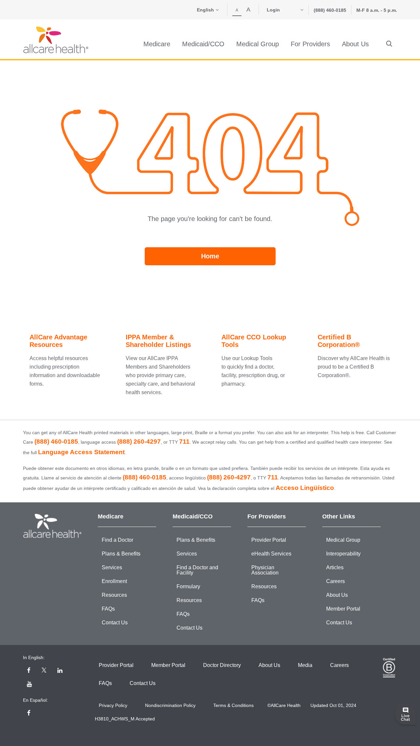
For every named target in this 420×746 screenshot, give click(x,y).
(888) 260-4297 (139, 441)
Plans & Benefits (121, 553)
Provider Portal (268, 540)
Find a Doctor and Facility (197, 570)
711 (184, 441)
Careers (335, 581)
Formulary (188, 586)
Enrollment (114, 581)
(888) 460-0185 (330, 10)
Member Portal (343, 609)
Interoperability (343, 553)
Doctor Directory (222, 665)
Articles (335, 567)
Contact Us (115, 622)
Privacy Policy (113, 705)
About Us (337, 595)
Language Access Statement (81, 452)
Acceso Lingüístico (305, 487)
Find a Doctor (117, 540)
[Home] (56, 40)
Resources (114, 595)
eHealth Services (271, 553)
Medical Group (343, 540)
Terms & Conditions (233, 705)
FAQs (108, 609)
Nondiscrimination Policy (170, 705)
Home (210, 256)
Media (305, 665)
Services (112, 567)
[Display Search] (389, 44)
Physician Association (265, 570)
